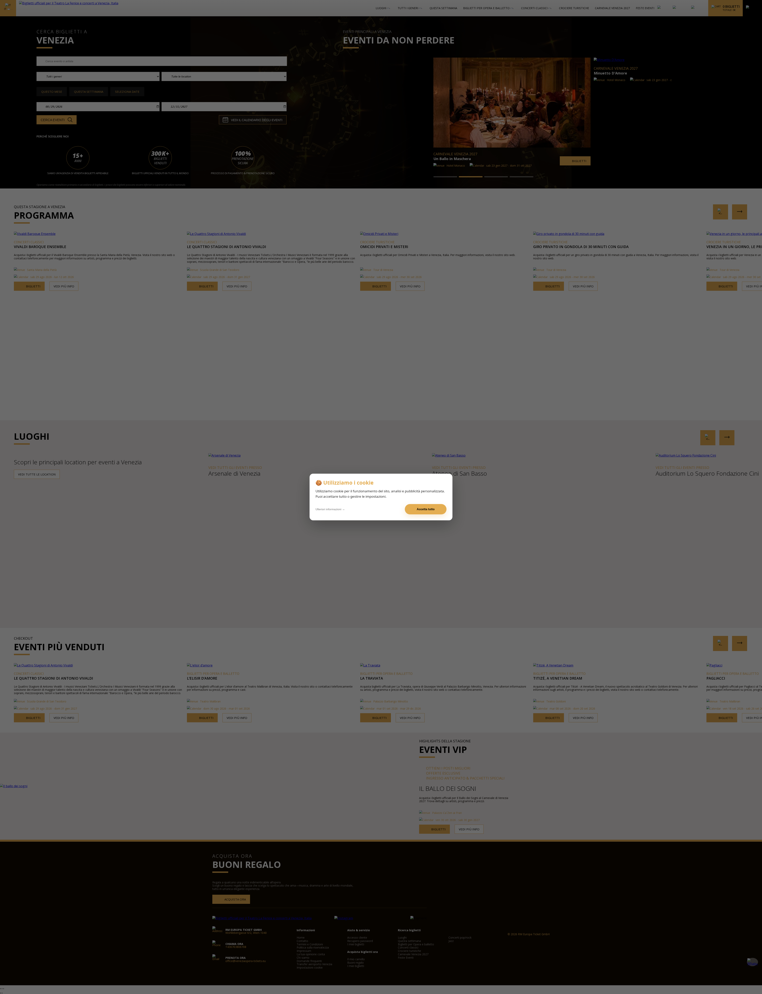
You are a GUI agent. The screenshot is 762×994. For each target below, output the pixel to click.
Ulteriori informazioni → (330, 509)
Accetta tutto (426, 509)
